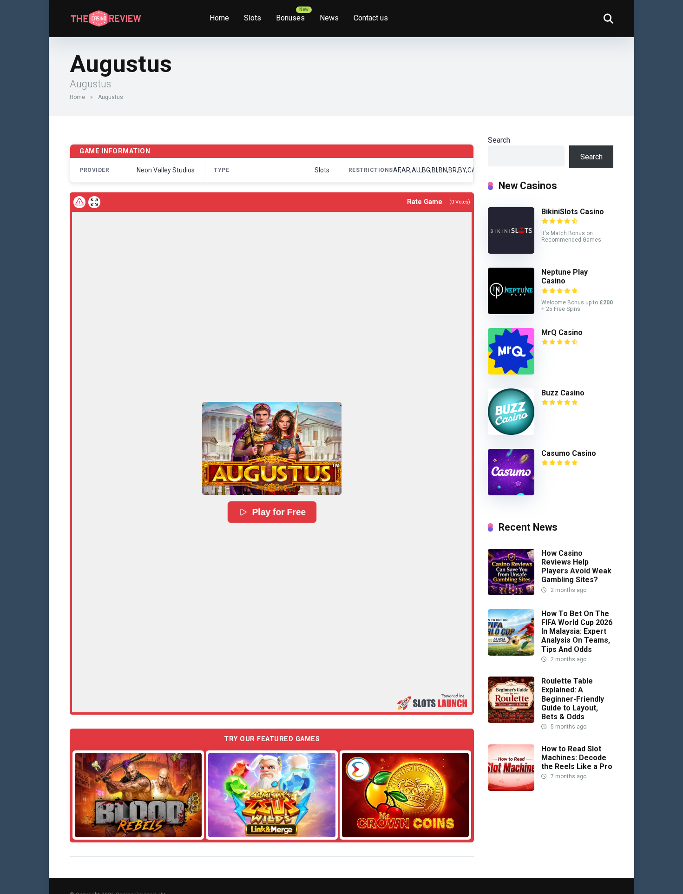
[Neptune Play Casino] (511, 311)
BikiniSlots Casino (572, 211)
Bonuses (290, 17)
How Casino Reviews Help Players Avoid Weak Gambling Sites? (576, 567)
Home (219, 17)
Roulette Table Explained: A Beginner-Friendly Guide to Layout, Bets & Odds (572, 699)
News (329, 17)
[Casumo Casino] (511, 492)
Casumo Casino (568, 453)
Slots (252, 17)
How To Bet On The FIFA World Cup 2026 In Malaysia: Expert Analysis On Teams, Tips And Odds (576, 631)
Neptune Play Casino (564, 276)
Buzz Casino (562, 392)
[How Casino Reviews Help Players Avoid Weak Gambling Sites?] (511, 592)
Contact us (371, 17)
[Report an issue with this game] (79, 202)
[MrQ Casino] (511, 372)
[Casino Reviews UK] (106, 15)
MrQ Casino (562, 332)
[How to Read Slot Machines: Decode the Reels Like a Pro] (511, 788)
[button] (272, 448)
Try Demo (138, 794)
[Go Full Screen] (94, 202)
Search (499, 140)
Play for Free (278, 512)
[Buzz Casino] (511, 432)
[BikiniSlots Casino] (511, 251)
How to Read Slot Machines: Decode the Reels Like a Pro (576, 757)
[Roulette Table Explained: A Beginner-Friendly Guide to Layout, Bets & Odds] (511, 720)
